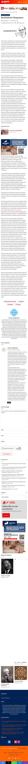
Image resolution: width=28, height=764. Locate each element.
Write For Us (21, 752)
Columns (7, 12)
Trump (18, 304)
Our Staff (9, 752)
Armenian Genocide (10, 301)
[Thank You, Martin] (7, 566)
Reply (9, 402)
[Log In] (19, 2)
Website (3, 441)
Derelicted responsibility (16, 130)
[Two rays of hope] (21, 673)
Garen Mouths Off (13, 12)
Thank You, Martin (5, 575)
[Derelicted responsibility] (4, 132)
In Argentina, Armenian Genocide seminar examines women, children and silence (14, 468)
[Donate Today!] (14, 147)
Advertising (11, 754)
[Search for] (24, 2)
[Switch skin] (21, 2)
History (5, 752)
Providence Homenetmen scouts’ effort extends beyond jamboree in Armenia (13, 475)
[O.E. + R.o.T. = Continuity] (21, 610)
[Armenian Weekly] (5, 2)
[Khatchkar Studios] (14, 8)
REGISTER (6, 515)
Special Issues (15, 752)
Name (2, 429)
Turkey (21, 301)
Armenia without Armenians (5, 684)
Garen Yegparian (5, 20)
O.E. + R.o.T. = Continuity (20, 662)
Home (3, 12)
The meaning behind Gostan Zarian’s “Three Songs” (14, 463)
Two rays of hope (19, 681)
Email (2, 435)
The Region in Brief (6, 489)
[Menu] (26, 2)
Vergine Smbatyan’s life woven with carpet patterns (14, 478)
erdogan (10, 304)
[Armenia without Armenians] (7, 674)
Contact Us (17, 754)
